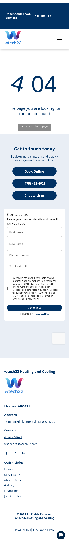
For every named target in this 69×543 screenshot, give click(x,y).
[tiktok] (15, 453)
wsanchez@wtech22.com (21, 444)
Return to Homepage (35, 126)
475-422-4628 (13, 437)
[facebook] (6, 453)
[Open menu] (59, 37)
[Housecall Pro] (42, 530)
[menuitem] (33, 470)
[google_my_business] (23, 453)
